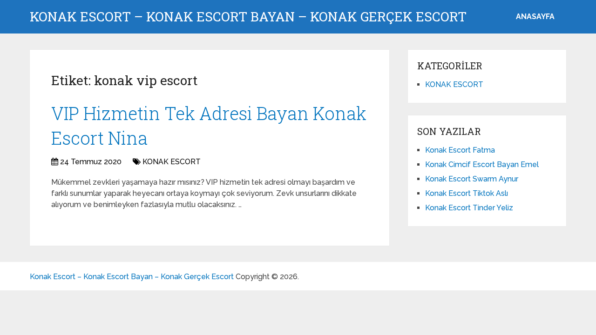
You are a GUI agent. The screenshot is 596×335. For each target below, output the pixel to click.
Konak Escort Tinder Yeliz (469, 207)
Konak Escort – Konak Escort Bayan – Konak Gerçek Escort (248, 16)
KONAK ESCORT (171, 161)
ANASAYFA (535, 16)
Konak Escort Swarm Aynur (471, 178)
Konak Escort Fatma (460, 150)
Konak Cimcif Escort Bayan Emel (482, 164)
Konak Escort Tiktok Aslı (466, 193)
